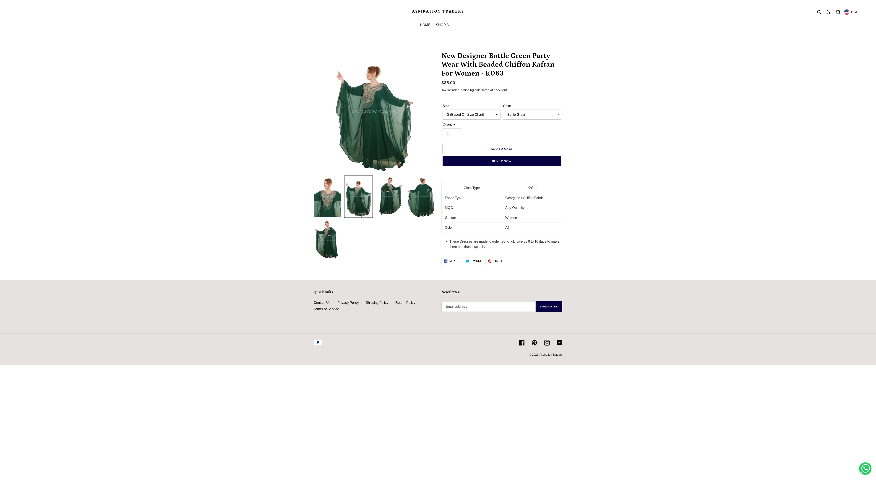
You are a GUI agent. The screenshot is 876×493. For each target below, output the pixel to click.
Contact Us (322, 302)
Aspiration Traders (438, 11)
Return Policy (405, 302)
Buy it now (502, 161)
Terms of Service (326, 309)
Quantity (449, 124)
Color (507, 106)
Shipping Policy (377, 302)
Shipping (467, 90)
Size (446, 106)
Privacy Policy (348, 302)
